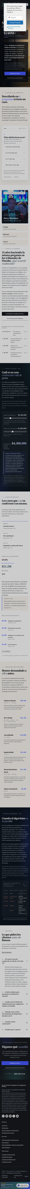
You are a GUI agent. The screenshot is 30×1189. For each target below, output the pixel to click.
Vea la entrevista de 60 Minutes (15, 318)
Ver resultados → (6, 651)
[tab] (15, 526)
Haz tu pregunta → (7, 952)
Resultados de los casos (8, 1133)
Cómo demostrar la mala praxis (10, 1140)
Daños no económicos (11, 428)
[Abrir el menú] (27, 4)
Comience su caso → (15, 73)
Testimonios (5, 1128)
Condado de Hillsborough (8, 1159)
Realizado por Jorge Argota (14, 1173)
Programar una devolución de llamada (15, 1068)
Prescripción (5, 1142)
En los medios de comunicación (10, 1130)
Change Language (15, 22)
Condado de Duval (6, 1162)
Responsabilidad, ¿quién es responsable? (12, 1145)
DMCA (26, 1176)
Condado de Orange (7, 1157)
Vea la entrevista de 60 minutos (15, 78)
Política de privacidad (5, 1176)
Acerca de (4, 1125)
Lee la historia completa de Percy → (15, 314)
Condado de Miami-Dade (8, 1154)
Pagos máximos (6, 1147)
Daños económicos (10, 415)
